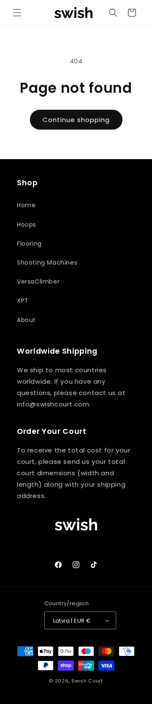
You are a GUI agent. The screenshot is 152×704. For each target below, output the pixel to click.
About (26, 320)
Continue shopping (76, 119)
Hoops (26, 224)
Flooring (29, 243)
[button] (17, 12)
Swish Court (87, 680)
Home (26, 205)
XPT (23, 300)
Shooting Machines (47, 262)
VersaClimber (38, 281)
